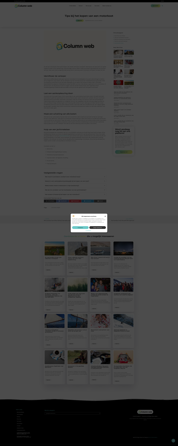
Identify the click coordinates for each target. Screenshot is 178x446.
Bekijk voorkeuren (97, 227)
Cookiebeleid (88, 230)
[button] (105, 216)
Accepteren (80, 227)
